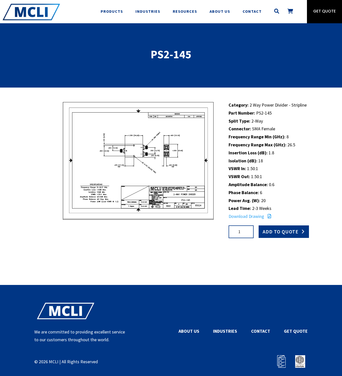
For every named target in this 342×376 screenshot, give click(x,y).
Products (112, 11)
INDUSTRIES (225, 331)
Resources (185, 11)
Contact (252, 11)
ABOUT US (189, 331)
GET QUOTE (296, 331)
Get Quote (324, 12)
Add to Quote (280, 231)
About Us (220, 11)
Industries (147, 11)
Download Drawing (247, 216)
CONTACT (260, 331)
